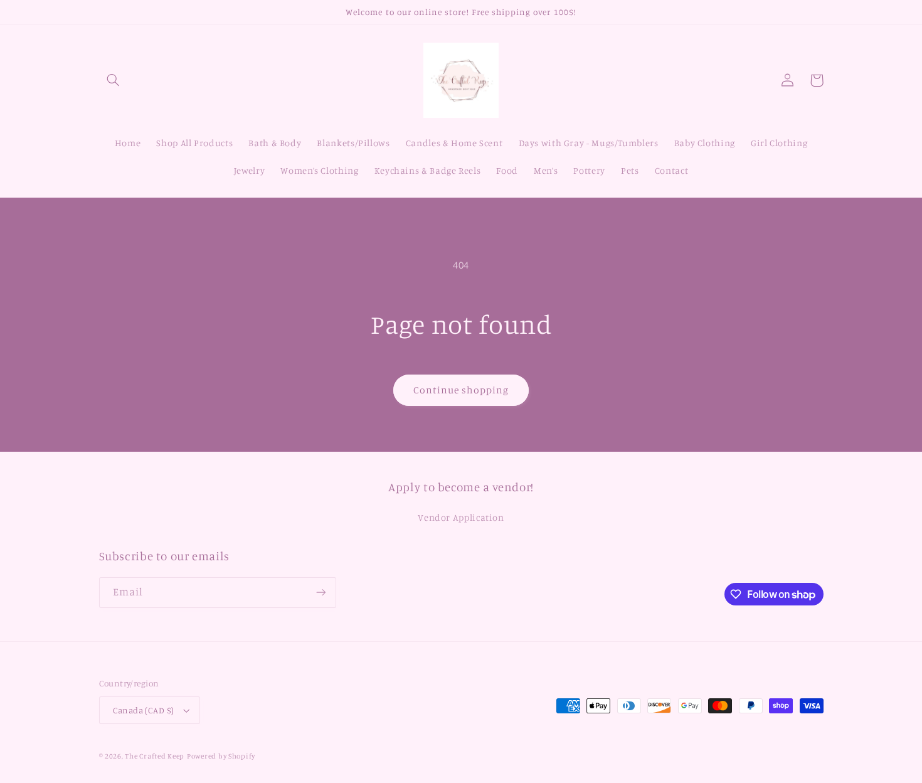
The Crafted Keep (154, 756)
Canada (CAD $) (143, 710)
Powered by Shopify (221, 756)
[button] (113, 80)
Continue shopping (461, 390)
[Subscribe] (320, 592)
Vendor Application (461, 517)
